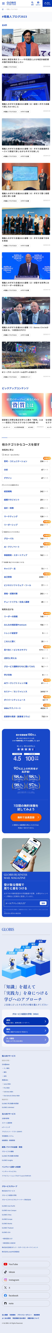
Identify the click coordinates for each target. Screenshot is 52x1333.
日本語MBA (6, 1064)
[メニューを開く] (3, 3)
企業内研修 (5, 1118)
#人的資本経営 (19, 427)
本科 (18, 1021)
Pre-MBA (7, 1088)
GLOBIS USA (6, 1232)
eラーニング (6, 1127)
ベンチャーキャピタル (9, 1171)
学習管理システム (8, 1136)
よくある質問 (6, 1318)
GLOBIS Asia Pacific (8, 1206)
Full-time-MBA (8, 1092)
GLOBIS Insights (7, 1160)
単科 (17, 1030)
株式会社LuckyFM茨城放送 (10, 1252)
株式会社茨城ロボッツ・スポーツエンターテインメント (20, 1247)
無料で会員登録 (26, 817)
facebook (13, 1295)
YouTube (13, 1264)
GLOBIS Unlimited (8, 1107)
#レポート (7, 427)
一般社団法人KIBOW (8, 1243)
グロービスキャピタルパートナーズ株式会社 (16, 1200)
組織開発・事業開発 (8, 1140)
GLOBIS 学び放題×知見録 (10, 1103)
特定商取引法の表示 (19, 1318)
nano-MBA (7, 1084)
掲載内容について (33, 1318)
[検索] (32, 3)
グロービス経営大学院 (9, 1195)
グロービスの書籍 (8, 1151)
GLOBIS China (6, 1215)
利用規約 (12, 1315)
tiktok (12, 1271)
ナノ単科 (14, 1039)
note (11, 1303)
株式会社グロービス (8, 1191)
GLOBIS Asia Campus (9, 1210)
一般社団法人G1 (7, 1239)
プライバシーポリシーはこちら (12, 913)
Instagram (14, 1279)
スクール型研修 (7, 1123)
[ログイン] (38, 3)
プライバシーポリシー (24, 1315)
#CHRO (30, 427)
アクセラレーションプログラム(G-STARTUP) (16, 1176)
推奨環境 (37, 1315)
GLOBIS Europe (7, 1219)
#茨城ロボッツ (25, 377)
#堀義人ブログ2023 (10, 67)
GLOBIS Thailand (7, 1228)
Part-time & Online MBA (12, 1096)
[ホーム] (3, 9)
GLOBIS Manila (7, 1223)
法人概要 (5, 1315)
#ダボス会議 (25, 112)
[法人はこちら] (47, 3)
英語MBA (5, 1080)
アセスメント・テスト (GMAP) (12, 1132)
